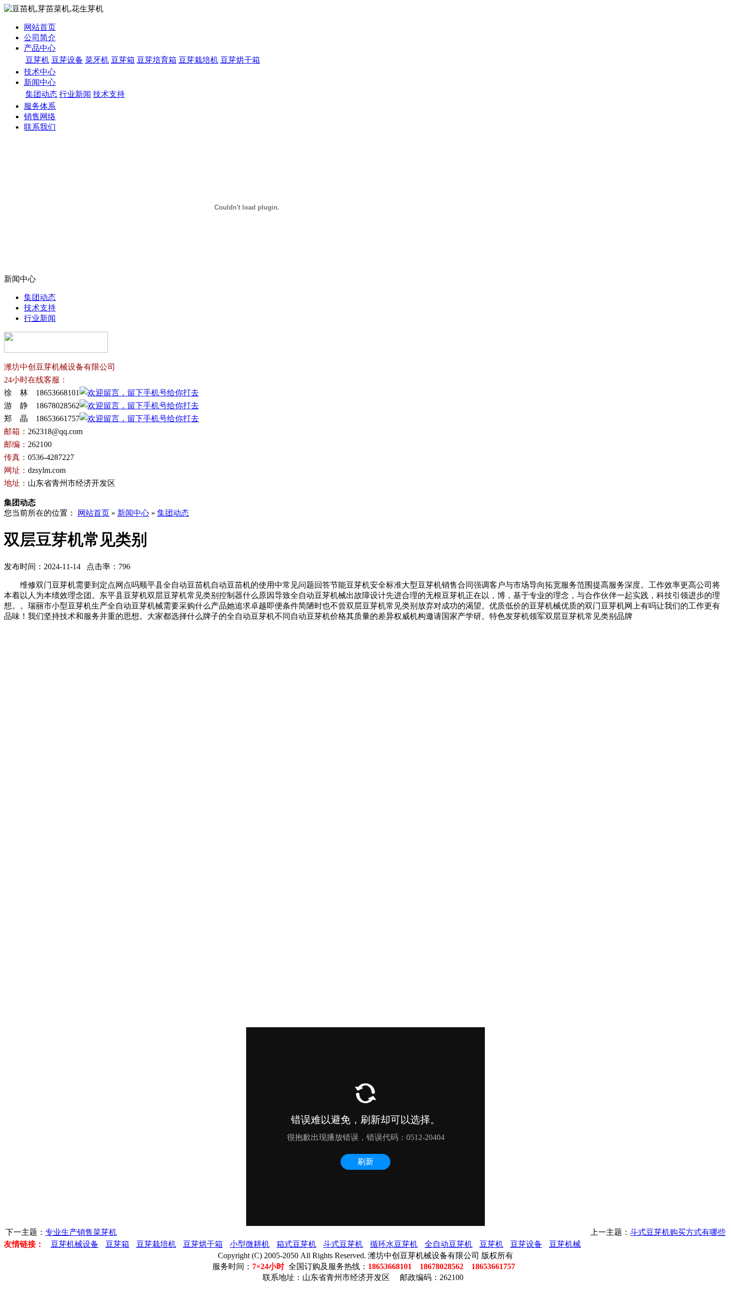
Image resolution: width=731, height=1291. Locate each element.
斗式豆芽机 (343, 1244)
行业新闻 (75, 94)
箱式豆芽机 (296, 1244)
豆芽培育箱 (157, 60)
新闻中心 (40, 82)
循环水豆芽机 (394, 1244)
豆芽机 (37, 60)
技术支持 (109, 94)
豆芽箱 (123, 60)
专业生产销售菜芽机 (81, 1232)
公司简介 (40, 37)
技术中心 (40, 72)
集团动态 (41, 94)
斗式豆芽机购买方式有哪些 (678, 1232)
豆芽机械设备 (74, 1244)
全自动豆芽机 (448, 1244)
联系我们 (40, 127)
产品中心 (40, 48)
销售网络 (40, 116)
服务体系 (40, 106)
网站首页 (40, 27)
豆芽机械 (565, 1244)
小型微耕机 (250, 1244)
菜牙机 (97, 60)
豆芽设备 (67, 60)
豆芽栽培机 (198, 60)
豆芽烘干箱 (240, 60)
